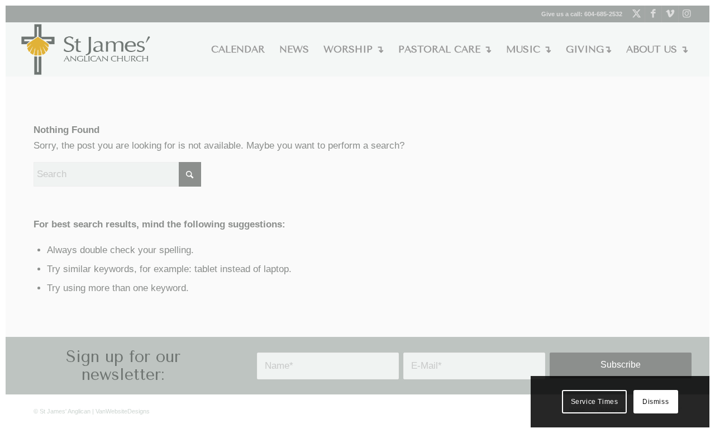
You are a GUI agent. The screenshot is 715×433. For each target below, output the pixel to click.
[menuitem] (238, 49)
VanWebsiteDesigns (123, 411)
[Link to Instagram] (687, 14)
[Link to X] (636, 14)
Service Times (594, 402)
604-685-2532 (603, 14)
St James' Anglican (65, 411)
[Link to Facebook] (653, 14)
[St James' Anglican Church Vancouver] (86, 49)
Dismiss (655, 402)
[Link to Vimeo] (670, 14)
